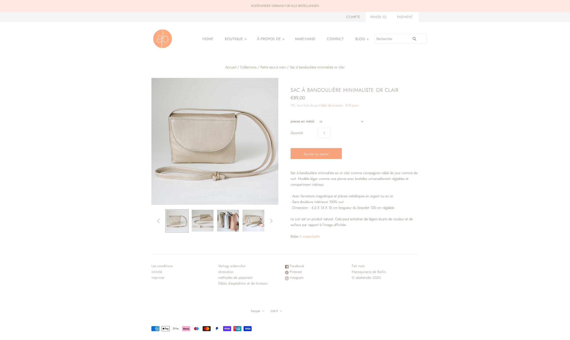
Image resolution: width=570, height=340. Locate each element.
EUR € (274, 311)
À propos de (269, 38)
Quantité (297, 132)
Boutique (234, 38)
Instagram (296, 277)
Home (207, 38)
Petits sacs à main (273, 67)
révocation (226, 271)
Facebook (296, 266)
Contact (335, 38)
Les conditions (162, 266)
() (378, 16)
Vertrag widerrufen (232, 266)
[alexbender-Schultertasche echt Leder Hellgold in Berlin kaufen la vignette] (177, 220)
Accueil (230, 67)
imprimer (158, 277)
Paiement (405, 16)
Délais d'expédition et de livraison (243, 283)
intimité (156, 271)
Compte (353, 16)
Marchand (305, 38)
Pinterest (295, 271)
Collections (248, 67)
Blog (360, 38)
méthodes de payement (235, 277)
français (255, 311)
